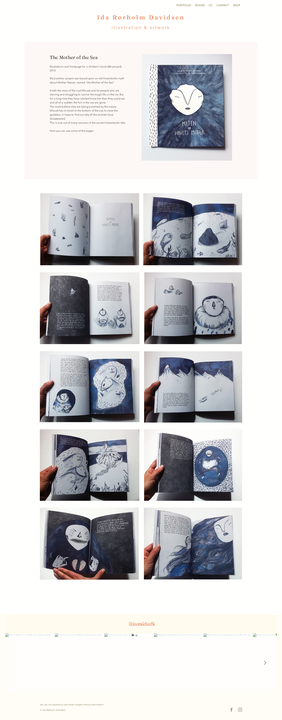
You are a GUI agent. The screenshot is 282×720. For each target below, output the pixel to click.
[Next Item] (265, 663)
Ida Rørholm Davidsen (141, 17)
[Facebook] (231, 709)
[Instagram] (240, 709)
